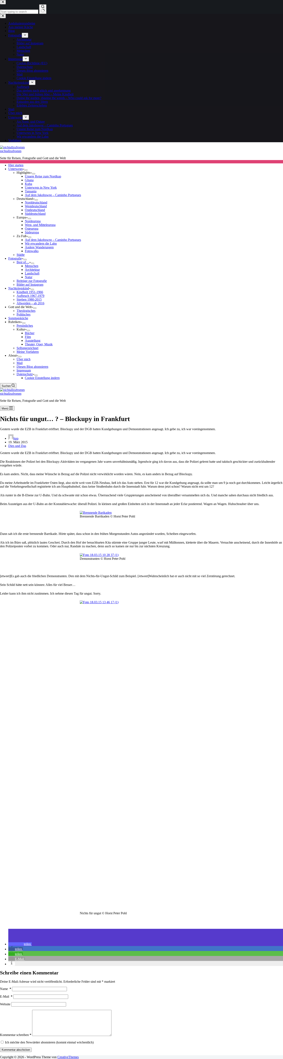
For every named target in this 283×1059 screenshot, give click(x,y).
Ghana (29, 180)
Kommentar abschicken (16, 1049)
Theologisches (26, 310)
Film (28, 337)
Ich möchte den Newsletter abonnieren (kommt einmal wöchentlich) (49, 1042)
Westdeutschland (36, 206)
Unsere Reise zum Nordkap (43, 176)
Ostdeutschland (35, 210)
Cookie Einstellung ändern (42, 378)
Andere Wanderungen (39, 247)
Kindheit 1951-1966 (30, 292)
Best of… (23, 262)
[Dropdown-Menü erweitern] (26, 170)
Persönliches (25, 325)
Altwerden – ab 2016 (30, 303)
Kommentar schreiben (15, 1035)
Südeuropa (32, 232)
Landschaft (32, 273)
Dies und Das (17, 446)
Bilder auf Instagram (30, 284)
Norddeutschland (36, 202)
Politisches (23, 314)
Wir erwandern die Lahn (41, 243)
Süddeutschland (35, 213)
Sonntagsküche (18, 318)
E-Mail (6, 996)
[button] (20, 944)
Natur (28, 277)
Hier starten (15, 165)
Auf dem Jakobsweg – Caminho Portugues (53, 195)
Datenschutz (25, 374)
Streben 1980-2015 (29, 299)
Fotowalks (32, 251)
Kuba (28, 184)
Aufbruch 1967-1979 (30, 296)
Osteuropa (31, 228)
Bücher (29, 333)
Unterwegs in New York (41, 187)
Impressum (24, 370)
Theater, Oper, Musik (39, 344)
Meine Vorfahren (28, 351)
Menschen (31, 266)
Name (5, 989)
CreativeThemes (68, 1057)
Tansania (30, 191)
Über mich (23, 359)
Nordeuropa (33, 221)
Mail (20, 363)
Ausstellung (32, 340)
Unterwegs (15, 169)
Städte (21, 254)
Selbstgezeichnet (27, 348)
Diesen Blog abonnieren (32, 366)
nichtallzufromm (10, 151)
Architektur (32, 269)
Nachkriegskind (18, 288)
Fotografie (15, 258)
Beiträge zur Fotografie (32, 281)
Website (5, 1004)
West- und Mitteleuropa (40, 225)
